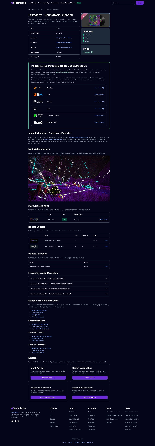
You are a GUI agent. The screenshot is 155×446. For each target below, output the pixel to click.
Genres (90, 412)
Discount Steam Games (114, 415)
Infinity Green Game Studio (64, 38)
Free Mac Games (37, 338)
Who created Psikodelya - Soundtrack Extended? (47, 278)
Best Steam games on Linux (41, 348)
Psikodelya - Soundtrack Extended (48, 9)
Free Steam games (38, 313)
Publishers (91, 426)
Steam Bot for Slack (132, 419)
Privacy (64, 442)
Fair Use (76, 442)
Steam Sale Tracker (113, 412)
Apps (34, 9)
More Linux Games (38, 352)
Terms (70, 442)
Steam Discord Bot (131, 415)
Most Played (32, 3)
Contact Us (90, 442)
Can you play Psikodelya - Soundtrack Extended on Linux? (51, 294)
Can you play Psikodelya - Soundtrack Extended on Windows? (52, 283)
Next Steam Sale (131, 422)
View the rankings (47, 377)
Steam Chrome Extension (68, 3)
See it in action (89, 377)
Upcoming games (38, 317)
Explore (140, 3)
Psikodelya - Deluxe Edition (52, 240)
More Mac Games (38, 341)
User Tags (91, 419)
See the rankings (89, 397)
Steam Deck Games (75, 430)
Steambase (14, 412)
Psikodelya (51, 219)
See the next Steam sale (47, 397)
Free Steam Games (112, 419)
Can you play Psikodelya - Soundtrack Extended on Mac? (50, 289)
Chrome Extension (131, 412)
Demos (52, 419)
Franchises (91, 430)
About (83, 442)
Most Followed (74, 419)
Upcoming (46, 3)
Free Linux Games (38, 350)
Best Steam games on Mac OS (42, 336)
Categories (91, 415)
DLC (51, 415)
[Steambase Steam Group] (15, 421)
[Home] (29, 9)
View (106, 240)
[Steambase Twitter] (18, 421)
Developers (91, 422)
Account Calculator (131, 426)
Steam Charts (103, 219)
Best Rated (72, 412)
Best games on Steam (39, 310)
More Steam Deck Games (40, 329)
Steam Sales (55, 3)
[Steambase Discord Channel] (12, 421)
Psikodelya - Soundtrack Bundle (53, 246)
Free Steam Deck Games (40, 327)
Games (52, 412)
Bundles (52, 422)
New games (36, 315)
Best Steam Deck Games (40, 324)
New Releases (73, 422)
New (39, 3)
